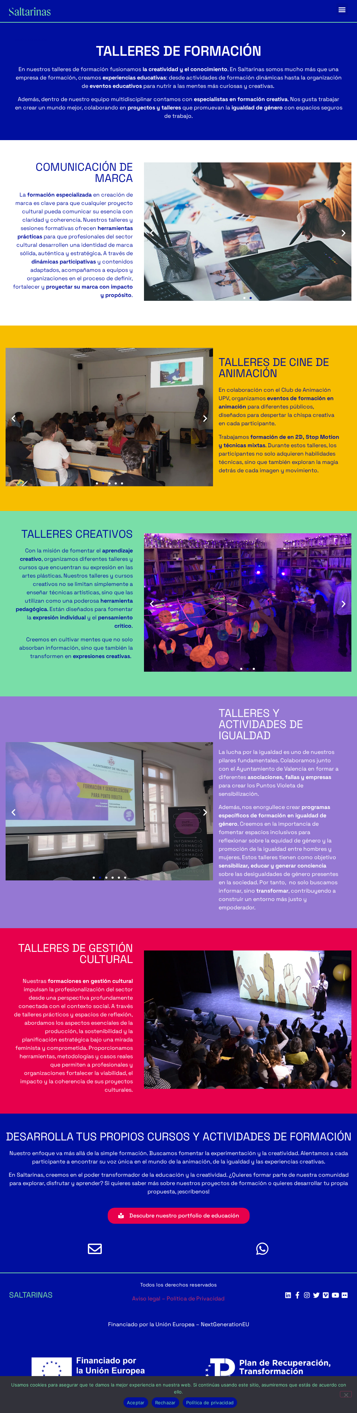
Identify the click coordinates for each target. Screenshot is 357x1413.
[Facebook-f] (297, 1295)
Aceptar (136, 1402)
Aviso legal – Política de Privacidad (178, 1298)
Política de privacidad (210, 1402)
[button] (342, 9)
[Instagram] (307, 1295)
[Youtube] (335, 1295)
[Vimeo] (325, 1295)
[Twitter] (316, 1295)
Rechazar (165, 1402)
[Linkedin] (288, 1295)
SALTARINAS (31, 1295)
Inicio (19, 40)
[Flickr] (344, 1295)
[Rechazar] (346, 1394)
